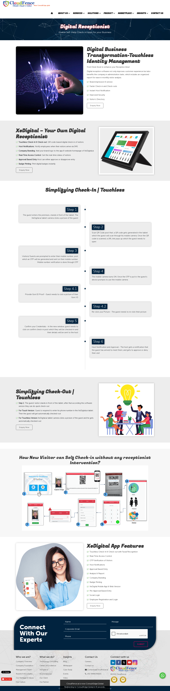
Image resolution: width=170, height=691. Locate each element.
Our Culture (20, 682)
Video (65, 678)
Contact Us (157, 13)
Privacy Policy (106, 688)
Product (108, 13)
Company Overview (24, 661)
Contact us (89, 666)
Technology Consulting (49, 661)
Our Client (44, 678)
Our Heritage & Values (25, 678)
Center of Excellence (48, 666)
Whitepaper (67, 666)
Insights (141, 13)
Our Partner (44, 682)
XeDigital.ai (44, 670)
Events (65, 674)
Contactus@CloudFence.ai (97, 670)
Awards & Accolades (24, 674)
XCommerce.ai (46, 674)
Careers (88, 661)
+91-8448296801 (93, 674)
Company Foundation (24, 666)
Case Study (67, 670)
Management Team (24, 670)
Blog (65, 661)
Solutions (93, 13)
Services (77, 13)
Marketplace (125, 13)
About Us (63, 13)
